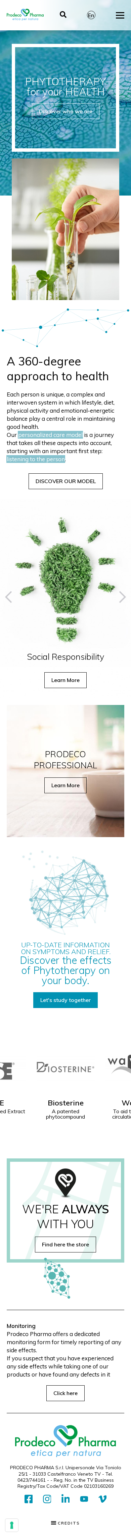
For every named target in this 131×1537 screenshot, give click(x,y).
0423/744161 (31, 1480)
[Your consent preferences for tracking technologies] (11, 1525)
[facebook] (29, 1499)
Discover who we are (65, 111)
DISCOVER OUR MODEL (66, 481)
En (91, 15)
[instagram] (47, 1499)
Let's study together (65, 1000)
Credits (68, 1523)
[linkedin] (65, 1499)
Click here (65, 1393)
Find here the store (65, 1244)
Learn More (66, 680)
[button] (11, 597)
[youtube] (84, 1499)
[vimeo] (102, 1499)
